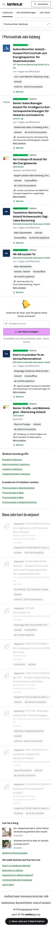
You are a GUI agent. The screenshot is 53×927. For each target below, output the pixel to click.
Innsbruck (30, 371)
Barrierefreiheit (24, 902)
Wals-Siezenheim (23, 232)
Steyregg (19, 371)
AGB (46, 896)
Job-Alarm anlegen (28, 331)
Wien (29, 127)
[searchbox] (26, 24)
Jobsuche (7, 12)
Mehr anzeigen (19, 143)
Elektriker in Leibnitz (12, 870)
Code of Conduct (42, 902)
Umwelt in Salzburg (12, 469)
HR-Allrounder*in (24, 254)
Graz (44, 547)
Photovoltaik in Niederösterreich (19, 502)
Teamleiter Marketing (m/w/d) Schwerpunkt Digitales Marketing (30, 216)
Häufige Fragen (12, 896)
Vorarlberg (20, 589)
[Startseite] (15, 4)
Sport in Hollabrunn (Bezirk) (16, 865)
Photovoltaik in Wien (13, 497)
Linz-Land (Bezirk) (23, 76)
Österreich (19, 664)
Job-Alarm (44, 12)
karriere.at (33, 860)
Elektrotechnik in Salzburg (16, 464)
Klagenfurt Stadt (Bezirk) (27, 547)
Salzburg (34, 37)
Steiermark (20, 127)
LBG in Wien (8, 884)
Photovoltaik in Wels (13, 492)
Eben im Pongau (22, 424)
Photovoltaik (12, 37)
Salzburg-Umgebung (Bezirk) (29, 731)
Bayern (18, 175)
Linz (49, 547)
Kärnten (47, 127)
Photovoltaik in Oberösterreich (18, 488)
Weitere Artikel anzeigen (14, 853)
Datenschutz (8, 902)
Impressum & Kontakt (31, 896)
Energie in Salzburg (12, 459)
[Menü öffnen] (4, 4)
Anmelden (43, 4)
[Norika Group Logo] (26, 915)
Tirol (28, 589)
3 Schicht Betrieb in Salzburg (17, 880)
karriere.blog (10, 823)
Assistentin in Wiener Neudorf (17, 875)
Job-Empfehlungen (26, 12)
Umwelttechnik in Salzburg (16, 474)
